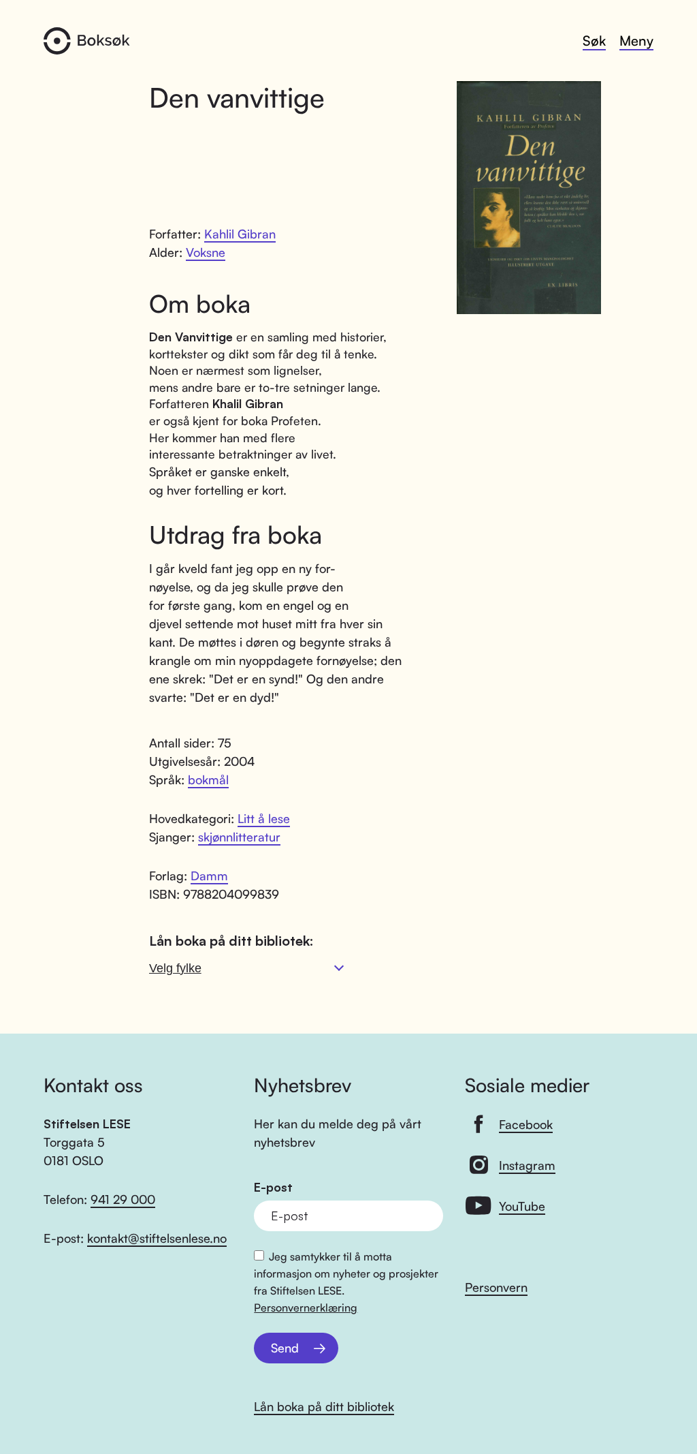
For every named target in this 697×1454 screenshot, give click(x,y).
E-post (273, 1187)
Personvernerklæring (305, 1307)
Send (285, 1347)
